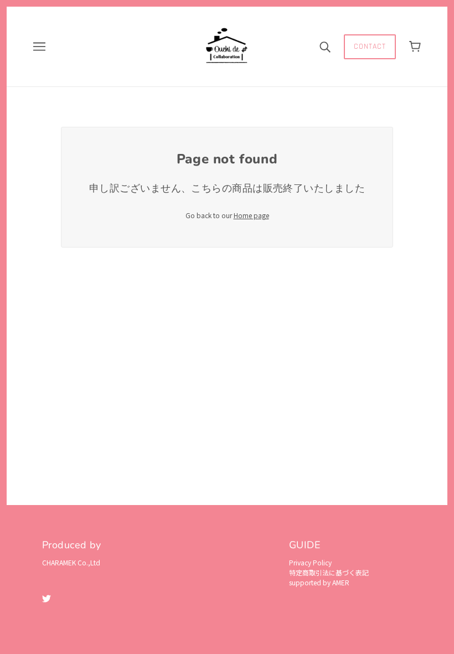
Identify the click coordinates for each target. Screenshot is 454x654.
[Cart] (415, 46)
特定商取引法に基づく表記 (329, 572)
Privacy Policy (310, 562)
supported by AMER (319, 582)
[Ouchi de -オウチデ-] (227, 45)
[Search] (325, 47)
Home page (251, 215)
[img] (46, 597)
